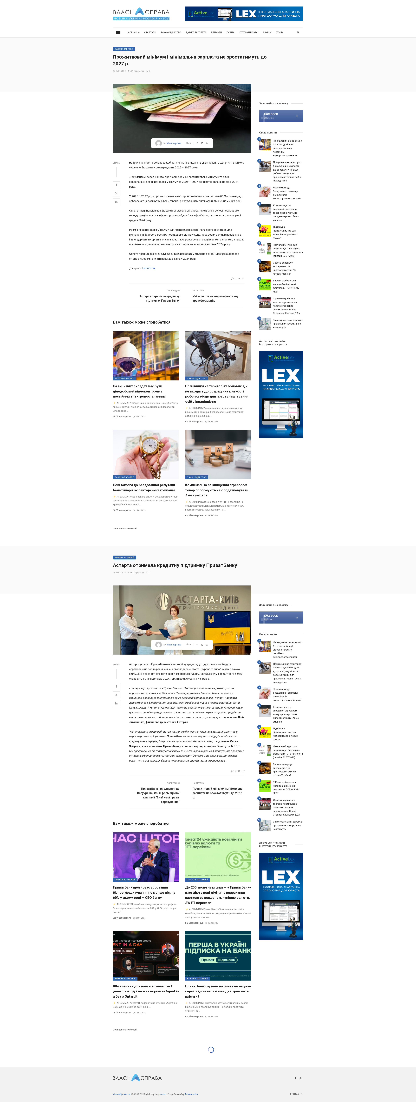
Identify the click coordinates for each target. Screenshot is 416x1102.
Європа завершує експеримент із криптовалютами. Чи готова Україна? (284, 268)
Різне (266, 32)
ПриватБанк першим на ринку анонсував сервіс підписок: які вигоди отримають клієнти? (218, 991)
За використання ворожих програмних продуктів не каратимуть (287, 324)
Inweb (163, 1094)
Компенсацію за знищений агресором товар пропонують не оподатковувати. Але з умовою (217, 490)
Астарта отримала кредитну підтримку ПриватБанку (159, 298)
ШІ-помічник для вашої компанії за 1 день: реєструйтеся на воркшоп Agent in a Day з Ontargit (146, 991)
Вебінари (216, 32)
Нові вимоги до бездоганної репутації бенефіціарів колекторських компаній (144, 487)
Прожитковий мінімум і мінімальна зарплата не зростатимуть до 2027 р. (217, 793)
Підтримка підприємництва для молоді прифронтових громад (285, 232)
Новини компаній (125, 557)
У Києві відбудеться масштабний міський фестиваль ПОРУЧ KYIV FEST (286, 286)
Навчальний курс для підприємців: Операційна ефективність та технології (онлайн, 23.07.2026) (288, 250)
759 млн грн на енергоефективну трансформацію (215, 298)
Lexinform (148, 268)
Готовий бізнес (249, 32)
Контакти (296, 1094)
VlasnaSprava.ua (121, 1094)
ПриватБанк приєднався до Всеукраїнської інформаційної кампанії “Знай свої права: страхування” (158, 795)
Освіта (231, 32)
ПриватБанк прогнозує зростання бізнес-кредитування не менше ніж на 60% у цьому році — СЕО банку (144, 892)
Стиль (279, 32)
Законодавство (171, 32)
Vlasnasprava (174, 143)
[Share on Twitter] (116, 193)
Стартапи (150, 32)
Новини (132, 32)
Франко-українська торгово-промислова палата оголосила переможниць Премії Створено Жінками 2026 (286, 306)
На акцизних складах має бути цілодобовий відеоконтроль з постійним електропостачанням (139, 391)
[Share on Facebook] (116, 184)
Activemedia (191, 1094)
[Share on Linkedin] (116, 201)
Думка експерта (196, 32)
